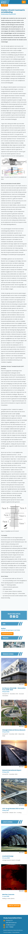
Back (5, 5)
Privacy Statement (15, 932)
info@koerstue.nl (10, 925)
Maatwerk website (7, 930)
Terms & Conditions (7, 932)
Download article (7, 633)
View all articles (14, 905)
